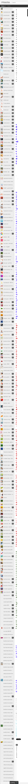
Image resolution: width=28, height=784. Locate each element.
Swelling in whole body (8, 90)
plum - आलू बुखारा (7, 246)
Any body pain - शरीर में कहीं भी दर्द (10, 282)
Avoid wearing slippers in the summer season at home (16, 45)
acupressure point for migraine (9, 12)
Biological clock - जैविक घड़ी (9, 106)
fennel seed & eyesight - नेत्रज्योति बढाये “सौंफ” (12, 621)
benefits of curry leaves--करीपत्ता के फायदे (11, 702)
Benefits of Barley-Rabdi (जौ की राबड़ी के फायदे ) (12, 719)
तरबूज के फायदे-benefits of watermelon (10, 771)
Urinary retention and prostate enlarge (11, 435)
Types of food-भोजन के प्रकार (9, 592)
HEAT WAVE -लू (6, 272)
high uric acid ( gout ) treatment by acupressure (13, 295)
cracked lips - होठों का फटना (8, 523)
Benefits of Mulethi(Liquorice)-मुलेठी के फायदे (12, 566)
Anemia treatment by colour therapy (10, 194)
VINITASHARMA (16, 728)
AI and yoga (6, 44)
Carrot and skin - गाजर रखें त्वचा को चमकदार (11, 478)
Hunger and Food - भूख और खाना (9, 510)
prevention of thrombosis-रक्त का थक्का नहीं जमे (12, 585)
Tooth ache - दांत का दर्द (8, 527)
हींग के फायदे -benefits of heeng (9, 781)
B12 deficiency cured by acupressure (11, 292)
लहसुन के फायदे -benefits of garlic (9, 751)
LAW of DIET (6, 93)
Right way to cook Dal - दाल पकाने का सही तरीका (12, 517)
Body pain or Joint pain (8, 321)
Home (9, 6)
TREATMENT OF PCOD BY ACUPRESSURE (12, 135)
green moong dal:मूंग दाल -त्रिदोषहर (10, 624)
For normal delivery (7, 227)
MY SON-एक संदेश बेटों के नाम (9, 54)
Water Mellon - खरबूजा (8, 416)
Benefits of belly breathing (9, 70)
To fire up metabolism (8, 201)
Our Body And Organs (8, 422)
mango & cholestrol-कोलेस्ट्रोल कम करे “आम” (11, 618)
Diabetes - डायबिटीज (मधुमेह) (8, 266)
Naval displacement (7, 256)
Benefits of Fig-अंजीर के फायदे (9, 660)
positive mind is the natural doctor (10, 21)
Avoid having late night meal (9, 386)
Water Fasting (6, 83)
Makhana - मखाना (7, 403)
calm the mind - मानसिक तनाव (9, 233)
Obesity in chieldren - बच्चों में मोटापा (10, 494)
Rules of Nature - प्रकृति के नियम (9, 354)
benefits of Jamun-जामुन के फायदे (9, 712)
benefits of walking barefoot (9, 41)
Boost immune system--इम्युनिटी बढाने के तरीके (12, 686)
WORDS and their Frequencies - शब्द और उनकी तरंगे (13, 324)
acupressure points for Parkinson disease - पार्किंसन (13, 367)
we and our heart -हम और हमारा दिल (10, 706)
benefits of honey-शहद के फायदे (9, 716)
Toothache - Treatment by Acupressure (11, 67)
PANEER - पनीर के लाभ (8, 318)
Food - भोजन (6, 162)
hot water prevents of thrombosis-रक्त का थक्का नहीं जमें (13, 575)
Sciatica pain (6, 74)
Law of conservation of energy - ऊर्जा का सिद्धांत (12, 145)
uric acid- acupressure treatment (10, 18)
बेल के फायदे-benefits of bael (9, 774)
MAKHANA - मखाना (7, 396)
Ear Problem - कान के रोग (8, 383)
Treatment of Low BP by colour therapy (11, 426)
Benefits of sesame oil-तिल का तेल (10, 582)
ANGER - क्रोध (6, 399)
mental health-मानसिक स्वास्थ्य (9, 601)
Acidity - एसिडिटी (6, 364)
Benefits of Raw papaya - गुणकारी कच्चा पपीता (12, 474)
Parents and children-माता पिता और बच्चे (11, 217)
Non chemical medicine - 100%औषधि (11, 197)
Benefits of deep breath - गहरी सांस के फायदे (11, 513)
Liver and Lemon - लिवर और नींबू (9, 230)
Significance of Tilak (7, 31)
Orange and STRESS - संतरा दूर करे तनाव (11, 315)
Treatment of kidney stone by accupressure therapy (13, 406)
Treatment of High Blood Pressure (10, 419)
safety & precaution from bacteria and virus (12, 673)
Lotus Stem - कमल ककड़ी (8, 243)
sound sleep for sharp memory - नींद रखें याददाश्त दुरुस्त (13, 500)
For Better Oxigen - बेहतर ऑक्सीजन (10, 458)
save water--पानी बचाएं (7, 676)
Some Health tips (7, 80)
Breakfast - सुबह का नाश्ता (8, 171)
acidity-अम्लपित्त (6, 605)
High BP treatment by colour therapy (11, 129)
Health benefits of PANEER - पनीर (10, 370)
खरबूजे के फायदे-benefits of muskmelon (10, 768)
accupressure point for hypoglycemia (11, 338)
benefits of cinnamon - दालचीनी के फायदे (11, 670)
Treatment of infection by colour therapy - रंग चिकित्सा (13, 455)
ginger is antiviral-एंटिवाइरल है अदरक (10, 559)
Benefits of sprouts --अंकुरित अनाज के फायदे (11, 748)
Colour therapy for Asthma (9, 204)
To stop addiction (7, 103)
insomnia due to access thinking (10, 279)
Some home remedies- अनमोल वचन (10, 289)
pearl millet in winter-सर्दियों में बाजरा (10, 533)
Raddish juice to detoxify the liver (10, 28)
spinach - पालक (6, 520)
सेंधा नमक (5, 497)
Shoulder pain (6, 77)
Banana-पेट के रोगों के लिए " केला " (9, 540)
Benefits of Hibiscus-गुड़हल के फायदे (10, 569)
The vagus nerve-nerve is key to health (11, 347)
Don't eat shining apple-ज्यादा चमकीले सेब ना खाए (12, 644)
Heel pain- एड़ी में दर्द (7, 259)
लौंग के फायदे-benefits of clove (9, 761)
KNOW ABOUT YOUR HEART (9, 57)
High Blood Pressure (8, 61)
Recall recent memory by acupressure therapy (12, 331)
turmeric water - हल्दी (7, 155)
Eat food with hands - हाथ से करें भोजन (10, 168)
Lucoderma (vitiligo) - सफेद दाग (9, 373)
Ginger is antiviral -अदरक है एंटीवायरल (10, 181)
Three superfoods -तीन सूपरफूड (9, 487)
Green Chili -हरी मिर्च (7, 445)
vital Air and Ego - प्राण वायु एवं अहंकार (10, 269)
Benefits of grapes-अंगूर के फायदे (9, 729)
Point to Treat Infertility (8, 409)
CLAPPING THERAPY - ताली (9, 149)
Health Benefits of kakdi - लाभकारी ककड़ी (11, 439)
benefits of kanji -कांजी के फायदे (9, 732)
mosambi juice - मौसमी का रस (9, 442)
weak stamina (6, 158)
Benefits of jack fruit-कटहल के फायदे (10, 641)
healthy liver (6, 223)
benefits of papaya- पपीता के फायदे (10, 742)
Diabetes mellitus (7, 142)
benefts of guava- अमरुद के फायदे (9, 738)
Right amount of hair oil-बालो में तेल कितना (11, 595)
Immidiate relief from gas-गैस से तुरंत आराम (11, 634)
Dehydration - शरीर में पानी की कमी (9, 471)
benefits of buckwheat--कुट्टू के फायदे (10, 683)
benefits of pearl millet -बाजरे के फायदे (10, 699)
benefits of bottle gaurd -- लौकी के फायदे (11, 745)
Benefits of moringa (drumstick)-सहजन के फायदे (12, 709)
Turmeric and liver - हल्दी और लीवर (10, 481)
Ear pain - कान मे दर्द (7, 207)
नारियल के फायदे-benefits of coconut (10, 764)
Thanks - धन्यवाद (6, 240)
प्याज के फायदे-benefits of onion (9, 755)
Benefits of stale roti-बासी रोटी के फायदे (10, 667)
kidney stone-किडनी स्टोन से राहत (9, 628)
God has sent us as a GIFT (9, 87)
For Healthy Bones (7, 139)
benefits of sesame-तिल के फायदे (9, 693)
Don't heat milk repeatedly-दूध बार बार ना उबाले (12, 647)
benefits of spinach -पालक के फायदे (10, 735)
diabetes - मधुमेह (6, 237)
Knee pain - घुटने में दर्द (7, 263)
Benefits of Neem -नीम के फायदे (9, 689)
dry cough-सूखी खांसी (7, 631)
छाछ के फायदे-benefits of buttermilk (10, 758)
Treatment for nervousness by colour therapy (12, 210)
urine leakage (6, 25)
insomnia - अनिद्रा (7, 432)
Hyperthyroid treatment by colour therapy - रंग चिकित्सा (14, 178)
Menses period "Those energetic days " (11, 344)
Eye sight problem (7, 214)
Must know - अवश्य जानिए (8, 276)
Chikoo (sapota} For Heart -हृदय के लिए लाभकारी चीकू (13, 311)
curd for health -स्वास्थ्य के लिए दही (10, 722)
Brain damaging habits (8, 119)
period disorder (6, 15)
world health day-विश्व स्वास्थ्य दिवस (10, 680)
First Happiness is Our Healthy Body (11, 64)
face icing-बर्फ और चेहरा (8, 598)
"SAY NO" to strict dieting (8, 351)
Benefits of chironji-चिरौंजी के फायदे (10, 549)
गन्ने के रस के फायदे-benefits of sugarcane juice (12, 777)
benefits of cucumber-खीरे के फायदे (10, 725)
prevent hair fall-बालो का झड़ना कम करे (10, 562)
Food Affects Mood (7, 38)
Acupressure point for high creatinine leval (12, 285)
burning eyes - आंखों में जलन (8, 298)
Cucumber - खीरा (7, 253)
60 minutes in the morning (9, 34)
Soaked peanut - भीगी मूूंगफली (9, 122)
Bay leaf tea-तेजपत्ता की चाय (8, 530)
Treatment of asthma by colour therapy (11, 184)
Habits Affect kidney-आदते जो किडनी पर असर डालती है (13, 650)
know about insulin (7, 48)
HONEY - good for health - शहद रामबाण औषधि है (12, 188)
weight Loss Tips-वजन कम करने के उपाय (11, 657)
